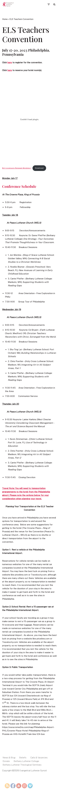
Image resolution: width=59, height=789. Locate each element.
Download (39, 168)
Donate (6, 761)
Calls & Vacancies (39, 757)
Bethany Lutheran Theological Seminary (22, 765)
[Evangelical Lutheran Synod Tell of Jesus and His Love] (8, 4)
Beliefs (22, 757)
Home (5, 19)
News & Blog (9, 757)
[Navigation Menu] (48, 4)
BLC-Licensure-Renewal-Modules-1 (16, 168)
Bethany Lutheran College (26, 761)
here (9, 62)
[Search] (54, 4)
